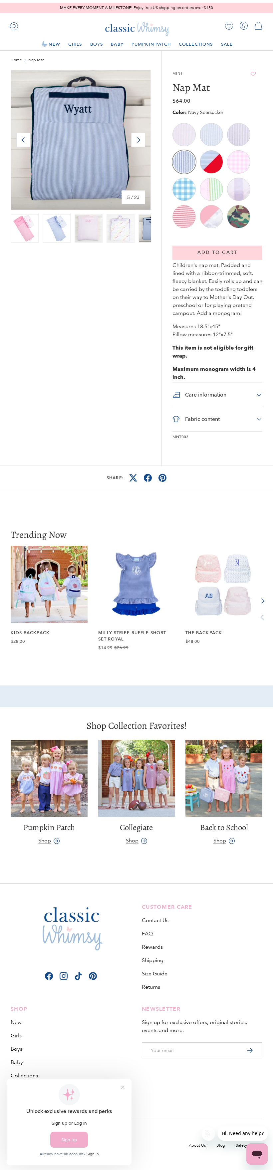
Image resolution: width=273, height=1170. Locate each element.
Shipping (152, 960)
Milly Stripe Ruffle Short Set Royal (132, 635)
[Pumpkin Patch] (49, 778)
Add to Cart (217, 252)
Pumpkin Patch (151, 44)
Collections (24, 1075)
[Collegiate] (136, 778)
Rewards (152, 947)
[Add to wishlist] (253, 73)
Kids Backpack (30, 632)
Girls (16, 1035)
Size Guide (154, 973)
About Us (197, 1145)
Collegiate (136, 827)
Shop (44, 840)
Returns (151, 987)
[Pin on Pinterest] (162, 478)
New (16, 1022)
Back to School (224, 827)
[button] (258, 25)
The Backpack (203, 632)
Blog (220, 1145)
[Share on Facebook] (147, 478)
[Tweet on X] (133, 478)
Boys (16, 1049)
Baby (17, 1062)
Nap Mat (36, 60)
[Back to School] (223, 778)
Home (16, 60)
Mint (177, 73)
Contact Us (155, 920)
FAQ (147, 933)
